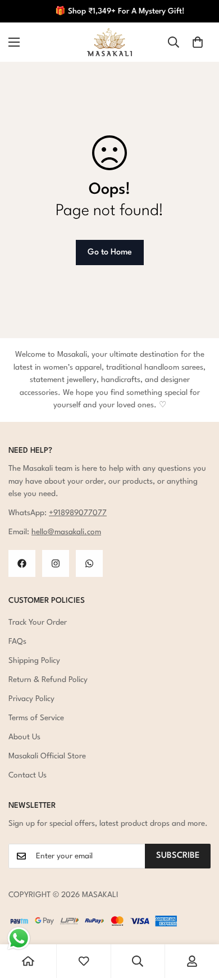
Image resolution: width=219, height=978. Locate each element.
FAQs (17, 641)
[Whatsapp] (89, 563)
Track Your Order (37, 622)
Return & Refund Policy (48, 680)
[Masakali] (109, 42)
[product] (28, 961)
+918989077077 (78, 513)
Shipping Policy (34, 661)
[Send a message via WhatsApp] (19, 938)
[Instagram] (55, 563)
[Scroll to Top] (199, 918)
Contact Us (27, 775)
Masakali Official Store (47, 756)
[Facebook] (21, 563)
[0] (198, 42)
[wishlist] (83, 961)
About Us (24, 737)
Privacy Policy (31, 699)
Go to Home (110, 252)
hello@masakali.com (66, 532)
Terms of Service (36, 718)
